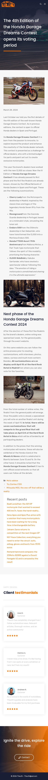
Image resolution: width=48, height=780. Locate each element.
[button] (41, 4)
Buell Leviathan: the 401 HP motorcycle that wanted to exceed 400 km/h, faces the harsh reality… (23, 507)
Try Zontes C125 (14, 484)
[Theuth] (8, 4)
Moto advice (12, 480)
